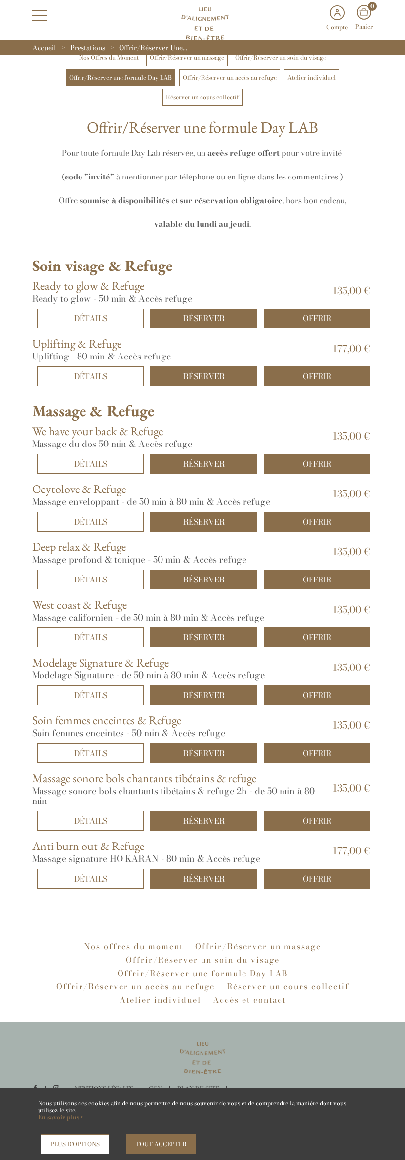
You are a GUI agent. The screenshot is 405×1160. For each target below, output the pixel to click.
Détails (90, 318)
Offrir (317, 318)
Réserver (204, 318)
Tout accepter (161, 1144)
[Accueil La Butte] (202, 22)
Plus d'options (75, 1144)
